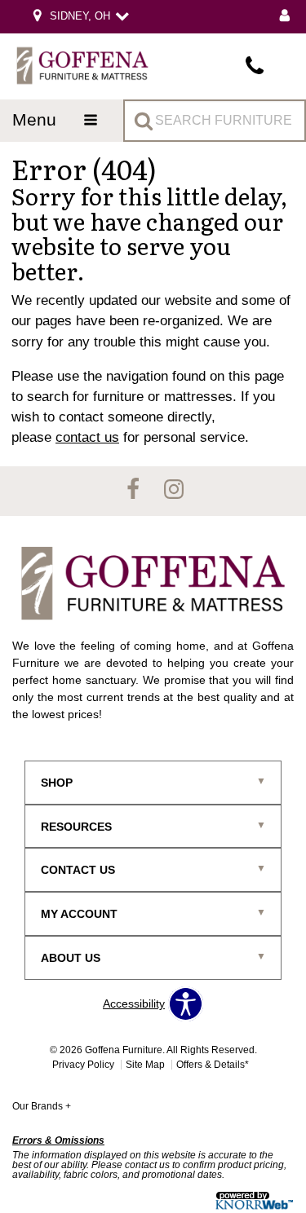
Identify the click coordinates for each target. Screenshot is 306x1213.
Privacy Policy (83, 1064)
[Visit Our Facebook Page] (134, 489)
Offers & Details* (212, 1064)
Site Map (145, 1064)
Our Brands (41, 1106)
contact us (87, 437)
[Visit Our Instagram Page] (174, 489)
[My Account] (285, 16)
